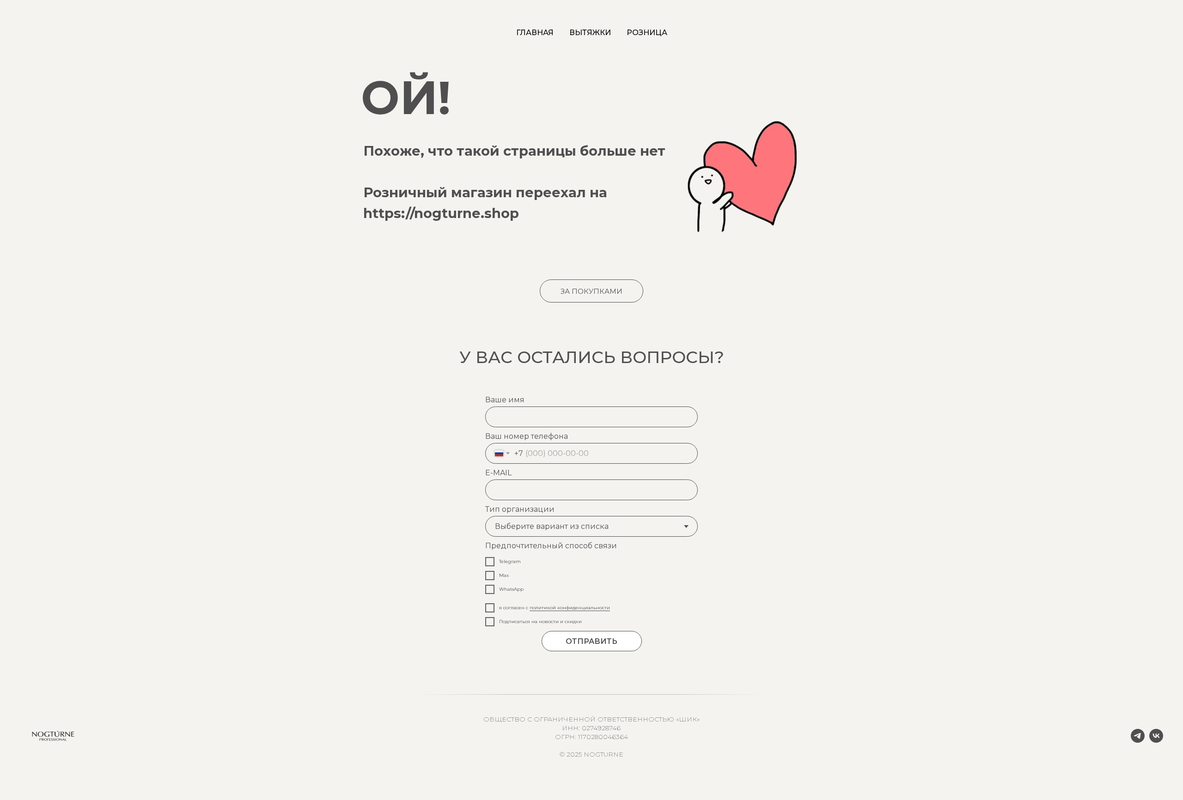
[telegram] (1138, 740)
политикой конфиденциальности (570, 608)
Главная (535, 32)
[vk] (1156, 740)
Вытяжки (590, 32)
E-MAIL (498, 472)
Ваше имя (504, 399)
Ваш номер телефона (526, 436)
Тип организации (520, 509)
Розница (647, 32)
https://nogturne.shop (441, 213)
